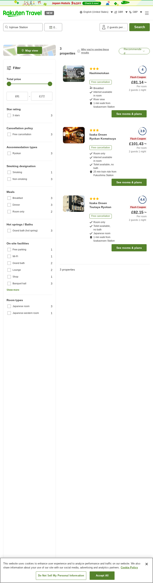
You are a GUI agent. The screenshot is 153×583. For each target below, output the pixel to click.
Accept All (102, 575)
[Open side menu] (146, 13)
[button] (22, 13)
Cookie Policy (129, 567)
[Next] (82, 73)
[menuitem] (97, 12)
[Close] (146, 564)
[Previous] (65, 73)
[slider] (9, 84)
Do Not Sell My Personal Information (61, 575)
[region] (76, 570)
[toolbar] (71, 27)
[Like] (79, 72)
